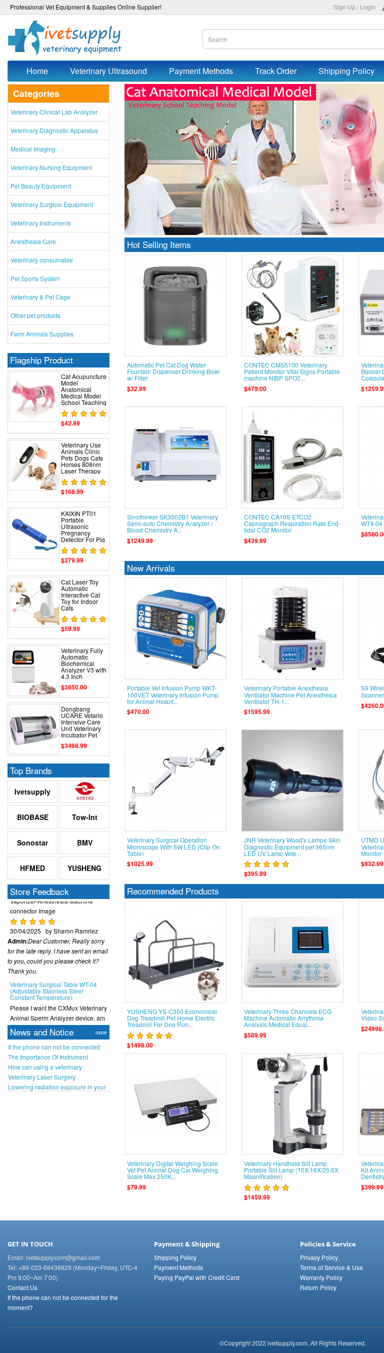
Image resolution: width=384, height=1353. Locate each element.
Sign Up (345, 6)
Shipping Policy (175, 1257)
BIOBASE (32, 817)
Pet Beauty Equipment (40, 186)
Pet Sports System (35, 278)
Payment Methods (201, 70)
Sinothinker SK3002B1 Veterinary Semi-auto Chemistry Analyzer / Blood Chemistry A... (172, 523)
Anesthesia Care (33, 241)
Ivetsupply (32, 791)
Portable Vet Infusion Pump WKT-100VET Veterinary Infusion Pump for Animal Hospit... (172, 694)
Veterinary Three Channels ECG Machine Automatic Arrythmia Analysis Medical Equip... (288, 1017)
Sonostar (32, 843)
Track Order (275, 70)
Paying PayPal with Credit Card (197, 1277)
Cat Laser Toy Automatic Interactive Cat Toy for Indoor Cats (80, 595)
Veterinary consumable (41, 260)
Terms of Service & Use (331, 1267)
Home (37, 70)
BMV (84, 843)
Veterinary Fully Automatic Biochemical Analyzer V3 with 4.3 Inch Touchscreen (83, 667)
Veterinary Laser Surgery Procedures (42, 1077)
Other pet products (35, 315)
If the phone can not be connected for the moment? (54, 1047)
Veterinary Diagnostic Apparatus (54, 130)
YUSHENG (85, 868)
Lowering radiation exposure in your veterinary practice (57, 1087)
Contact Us (23, 1287)
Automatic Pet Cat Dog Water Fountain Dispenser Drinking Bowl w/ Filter (173, 371)
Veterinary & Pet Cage (40, 296)
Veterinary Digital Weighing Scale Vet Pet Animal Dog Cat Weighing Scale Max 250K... (172, 1169)
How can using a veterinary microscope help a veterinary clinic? (57, 1067)
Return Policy (318, 1287)
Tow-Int (85, 817)
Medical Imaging (33, 148)
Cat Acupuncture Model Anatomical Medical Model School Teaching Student (83, 393)
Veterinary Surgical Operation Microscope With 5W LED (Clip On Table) (173, 846)
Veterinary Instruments (40, 222)
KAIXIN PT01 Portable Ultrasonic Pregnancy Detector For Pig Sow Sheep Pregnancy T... (83, 533)
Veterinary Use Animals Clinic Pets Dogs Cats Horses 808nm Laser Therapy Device (82, 461)
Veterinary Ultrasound (108, 70)
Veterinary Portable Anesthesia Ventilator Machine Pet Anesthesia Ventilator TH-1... (290, 694)
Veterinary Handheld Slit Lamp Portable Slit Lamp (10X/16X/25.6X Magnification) (291, 1169)
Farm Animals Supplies (42, 334)
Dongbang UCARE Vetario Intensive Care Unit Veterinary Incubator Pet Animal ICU (82, 725)
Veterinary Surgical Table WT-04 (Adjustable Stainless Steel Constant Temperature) (53, 980)
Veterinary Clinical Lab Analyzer (54, 112)
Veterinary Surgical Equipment (51, 204)
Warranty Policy (321, 1277)
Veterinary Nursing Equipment (51, 167)
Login (368, 6)
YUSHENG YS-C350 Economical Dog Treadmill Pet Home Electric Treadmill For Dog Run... (172, 1017)
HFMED (32, 868)
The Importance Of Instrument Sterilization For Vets (48, 1057)
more (101, 1032)
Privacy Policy (319, 1257)
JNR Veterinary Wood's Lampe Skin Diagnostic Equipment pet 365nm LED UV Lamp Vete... (292, 846)
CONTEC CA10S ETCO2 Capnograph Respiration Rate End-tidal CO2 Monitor (292, 523)
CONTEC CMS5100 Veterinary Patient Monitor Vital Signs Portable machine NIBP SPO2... (292, 371)
